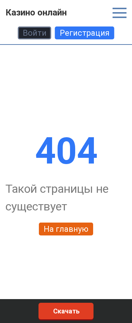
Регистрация (85, 33)
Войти (35, 33)
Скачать (66, 311)
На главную (66, 229)
